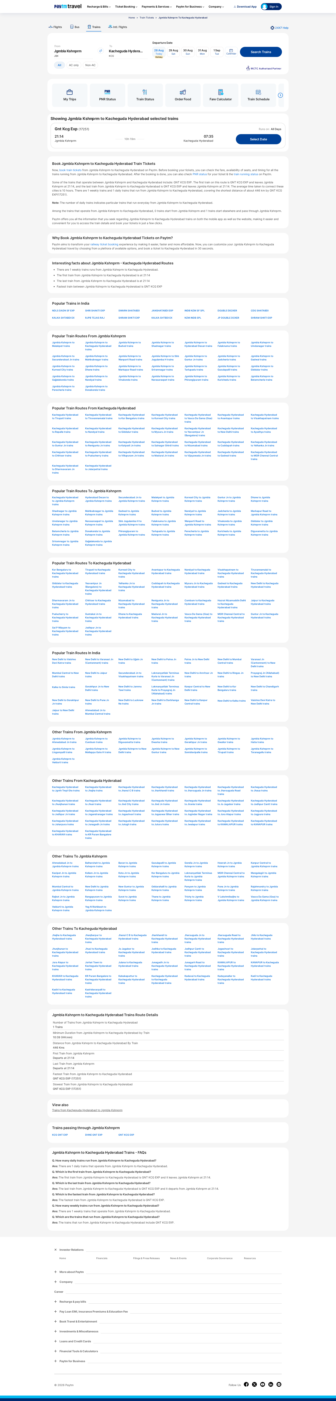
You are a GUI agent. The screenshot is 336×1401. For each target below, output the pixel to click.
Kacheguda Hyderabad (198, 140)
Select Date (258, 139)
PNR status (200, 174)
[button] (231, 52)
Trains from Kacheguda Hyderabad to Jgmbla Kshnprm (87, 1110)
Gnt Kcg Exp (66, 129)
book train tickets (70, 170)
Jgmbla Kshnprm (65, 140)
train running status (246, 174)
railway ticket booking (104, 244)
